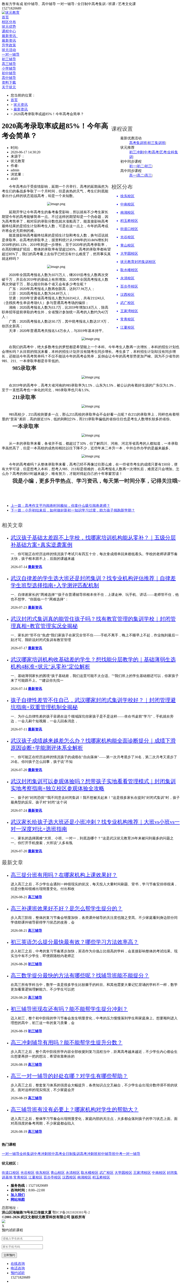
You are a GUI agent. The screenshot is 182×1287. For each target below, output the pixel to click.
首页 (5, 17)
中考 (147, 152)
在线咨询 (18, 1263)
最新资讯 (10, 36)
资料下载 (9, 82)
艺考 (163, 152)
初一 (132, 166)
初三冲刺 (136, 152)
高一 (132, 175)
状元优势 (9, 26)
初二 (140, 166)
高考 (155, 152)
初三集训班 (156, 143)
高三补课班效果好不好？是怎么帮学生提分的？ (67, 908)
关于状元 (9, 87)
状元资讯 (21, 105)
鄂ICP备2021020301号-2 (71, 1212)
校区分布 (9, 22)
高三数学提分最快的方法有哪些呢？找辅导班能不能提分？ (80, 975)
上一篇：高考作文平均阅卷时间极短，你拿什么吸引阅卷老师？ (60, 505)
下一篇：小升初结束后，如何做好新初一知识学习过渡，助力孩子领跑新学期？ (73, 510)
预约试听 (18, 1273)
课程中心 (9, 31)
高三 (148, 175)
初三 (148, 166)
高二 (140, 175)
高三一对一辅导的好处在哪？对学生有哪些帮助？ (69, 1076)
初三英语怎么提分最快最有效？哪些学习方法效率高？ (74, 942)
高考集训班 (138, 143)
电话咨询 (18, 1268)
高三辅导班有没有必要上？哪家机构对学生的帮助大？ (74, 1109)
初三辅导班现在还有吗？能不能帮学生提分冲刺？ (69, 1009)
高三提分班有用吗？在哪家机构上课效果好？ (64, 875)
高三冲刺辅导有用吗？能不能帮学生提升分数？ (67, 1042)
